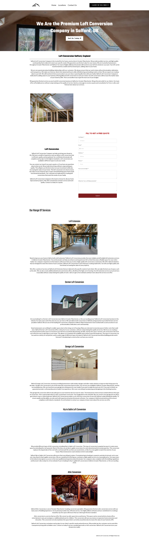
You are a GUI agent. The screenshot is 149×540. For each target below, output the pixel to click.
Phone (80, 160)
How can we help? (83, 168)
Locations (62, 5)
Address (81, 153)
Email (80, 145)
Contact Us (72, 5)
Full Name (81, 137)
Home (53, 5)
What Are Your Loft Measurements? (87, 181)
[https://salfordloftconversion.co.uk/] (36, 5)
